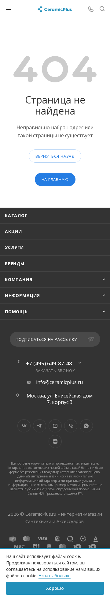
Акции (13, 231)
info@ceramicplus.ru (59, 382)
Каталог (16, 215)
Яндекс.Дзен (55, 441)
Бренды (14, 263)
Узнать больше (54, 575)
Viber (70, 425)
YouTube (55, 425)
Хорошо (55, 588)
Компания (18, 279)
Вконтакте (24, 425)
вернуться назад (55, 156)
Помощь (16, 312)
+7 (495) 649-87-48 (49, 363)
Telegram (39, 425)
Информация (22, 295)
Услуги (14, 247)
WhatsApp (86, 425)
